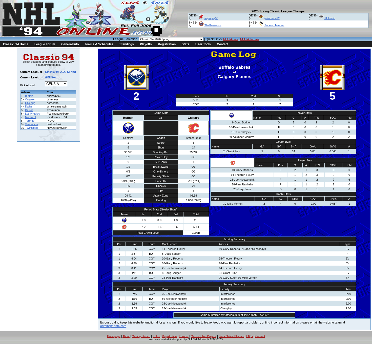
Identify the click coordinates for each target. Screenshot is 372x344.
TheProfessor (212, 25)
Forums (184, 336)
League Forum (44, 44)
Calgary (30, 99)
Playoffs (146, 44)
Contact (222, 44)
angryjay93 (211, 18)
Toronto (29, 120)
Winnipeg (32, 127)
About (126, 336)
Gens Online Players (203, 336)
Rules (156, 336)
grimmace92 (272, 18)
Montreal (30, 117)
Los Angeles (32, 113)
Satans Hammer (274, 25)
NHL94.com (230, 39)
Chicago (30, 102)
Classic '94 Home (15, 44)
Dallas (29, 106)
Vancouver (31, 124)
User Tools (203, 44)
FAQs (249, 336)
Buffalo (29, 95)
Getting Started (141, 336)
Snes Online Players (231, 336)
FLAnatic (329, 18)
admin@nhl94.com (113, 326)
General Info (70, 44)
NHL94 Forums (249, 39)
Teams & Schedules (99, 44)
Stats (185, 44)
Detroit (29, 110)
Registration (167, 44)
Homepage (113, 336)
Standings (126, 44)
